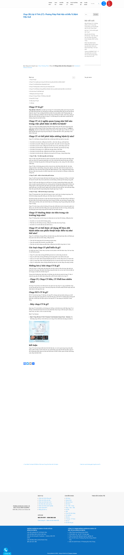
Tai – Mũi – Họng (70, 505)
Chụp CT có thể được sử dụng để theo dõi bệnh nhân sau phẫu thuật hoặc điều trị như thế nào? (50, 89)
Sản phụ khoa (69, 502)
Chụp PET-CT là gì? (34, 98)
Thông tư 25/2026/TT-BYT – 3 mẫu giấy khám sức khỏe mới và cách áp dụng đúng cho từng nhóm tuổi (51, 443)
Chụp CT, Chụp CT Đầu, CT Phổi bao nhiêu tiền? (40, 96)
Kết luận (32, 103)
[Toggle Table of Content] (73, 77)
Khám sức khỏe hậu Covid (45, 502)
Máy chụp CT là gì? (35, 100)
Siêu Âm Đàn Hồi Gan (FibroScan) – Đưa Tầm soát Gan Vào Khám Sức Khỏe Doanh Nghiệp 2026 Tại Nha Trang (91, 37)
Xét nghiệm (68, 515)
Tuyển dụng (85, 3)
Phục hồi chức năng (70, 513)
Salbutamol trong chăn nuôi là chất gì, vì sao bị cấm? (38, 452)
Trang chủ (50, 3)
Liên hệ (81, 3)
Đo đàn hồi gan (69, 522)
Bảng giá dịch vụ (43, 509)
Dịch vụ (56, 3)
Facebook (77, 66)
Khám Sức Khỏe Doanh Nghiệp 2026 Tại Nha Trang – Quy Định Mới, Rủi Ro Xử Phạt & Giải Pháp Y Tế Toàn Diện (92, 46)
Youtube (30, 67)
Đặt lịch (104, 3)
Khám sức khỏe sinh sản (44, 500)
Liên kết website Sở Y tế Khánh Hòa (37, 532)
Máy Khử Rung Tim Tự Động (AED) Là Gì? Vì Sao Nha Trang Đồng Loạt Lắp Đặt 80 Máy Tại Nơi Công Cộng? (52, 405)
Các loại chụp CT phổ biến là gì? (37, 91)
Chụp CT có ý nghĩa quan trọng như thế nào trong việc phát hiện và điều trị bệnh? (47, 82)
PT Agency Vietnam (72, 553)
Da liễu (67, 509)
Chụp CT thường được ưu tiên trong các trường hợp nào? (42, 86)
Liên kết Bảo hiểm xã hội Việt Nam (36, 534)
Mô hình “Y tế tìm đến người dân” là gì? (35, 415)
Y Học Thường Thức (43, 66)
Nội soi (67, 520)
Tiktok (25, 67)
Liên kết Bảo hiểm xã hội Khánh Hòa (37, 539)
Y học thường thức (74, 3)
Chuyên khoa (61, 3)
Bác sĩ (67, 3)
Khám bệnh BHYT (43, 507)
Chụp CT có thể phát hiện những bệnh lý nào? (40, 84)
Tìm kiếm (96, 14)
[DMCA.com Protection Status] (71, 551)
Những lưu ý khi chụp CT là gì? (36, 93)
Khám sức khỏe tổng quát (45, 498)
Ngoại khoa (68, 500)
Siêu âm (68, 517)
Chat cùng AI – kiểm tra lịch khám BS (48, 520)
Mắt (67, 511)
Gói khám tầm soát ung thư (45, 504)
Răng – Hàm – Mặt (70, 507)
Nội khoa (68, 498)
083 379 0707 (109, 3)
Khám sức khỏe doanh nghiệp (46, 505)
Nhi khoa (68, 504)
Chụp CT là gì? (33, 79)
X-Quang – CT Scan (70, 519)
